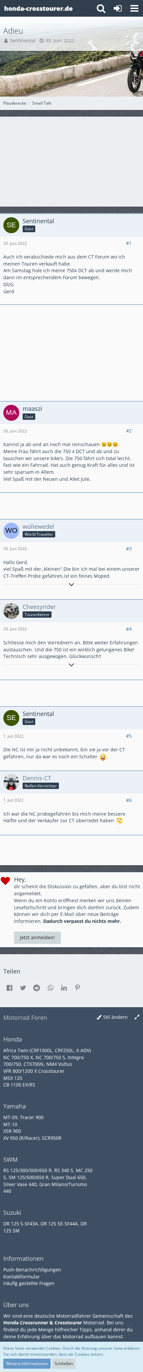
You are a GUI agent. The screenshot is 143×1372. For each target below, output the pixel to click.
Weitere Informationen (27, 1363)
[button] (134, 8)
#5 (129, 736)
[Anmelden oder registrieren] (117, 8)
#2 (129, 430)
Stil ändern (115, 1017)
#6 (129, 800)
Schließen (64, 1363)
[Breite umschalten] (137, 1017)
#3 (129, 548)
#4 (129, 629)
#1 (129, 243)
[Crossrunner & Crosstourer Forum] (38, 8)
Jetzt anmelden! (37, 937)
